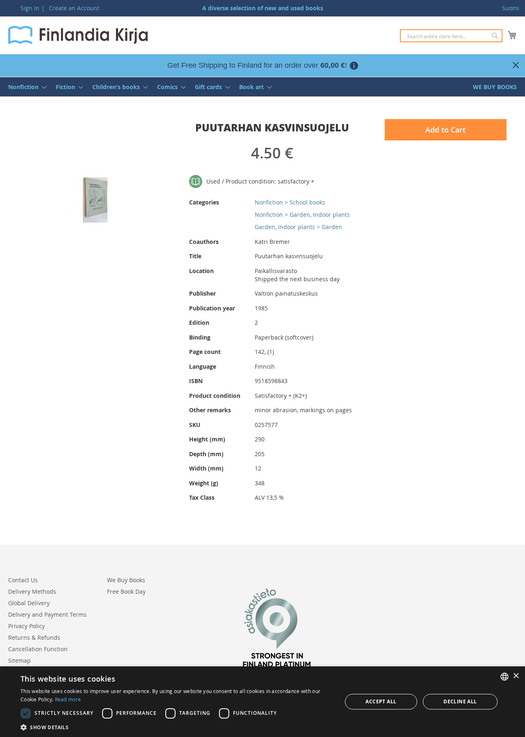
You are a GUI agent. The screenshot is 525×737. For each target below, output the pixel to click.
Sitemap (19, 660)
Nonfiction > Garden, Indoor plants (302, 214)
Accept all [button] (380, 701)
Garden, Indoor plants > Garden (298, 227)
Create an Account (74, 8)
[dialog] (262, 701)
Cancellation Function (38, 649)
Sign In (30, 8)
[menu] (262, 86)
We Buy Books (126, 580)
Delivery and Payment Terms (47, 614)
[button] (177, 727)
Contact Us (23, 580)
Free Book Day (126, 591)
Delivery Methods (32, 591)
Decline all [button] (460, 701)
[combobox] (451, 35)
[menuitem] (25, 86)
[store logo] (78, 35)
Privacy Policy (26, 626)
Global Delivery (29, 603)
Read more (68, 699)
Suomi (510, 8)
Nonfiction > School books (290, 202)
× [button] (516, 676)
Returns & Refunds (34, 637)
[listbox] (504, 677)
